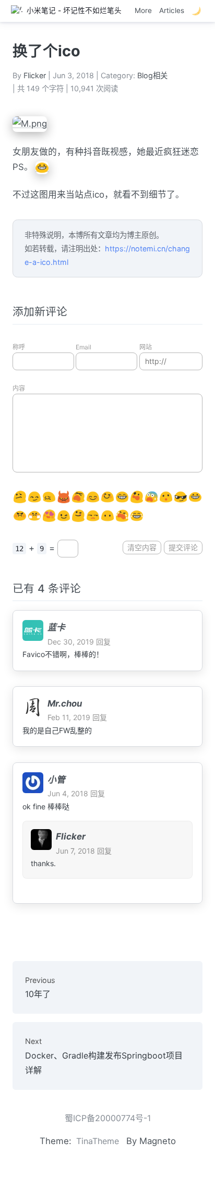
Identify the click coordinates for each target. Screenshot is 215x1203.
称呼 (19, 347)
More (143, 10)
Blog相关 (152, 75)
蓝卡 (56, 627)
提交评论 (183, 547)
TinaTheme (97, 1141)
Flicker (34, 75)
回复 (103, 641)
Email (83, 347)
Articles (171, 10)
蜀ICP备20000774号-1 (108, 1118)
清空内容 (142, 547)
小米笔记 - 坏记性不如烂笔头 (72, 10)
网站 (145, 347)
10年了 (40, 987)
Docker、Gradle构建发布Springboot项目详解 (104, 1056)
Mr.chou (64, 703)
